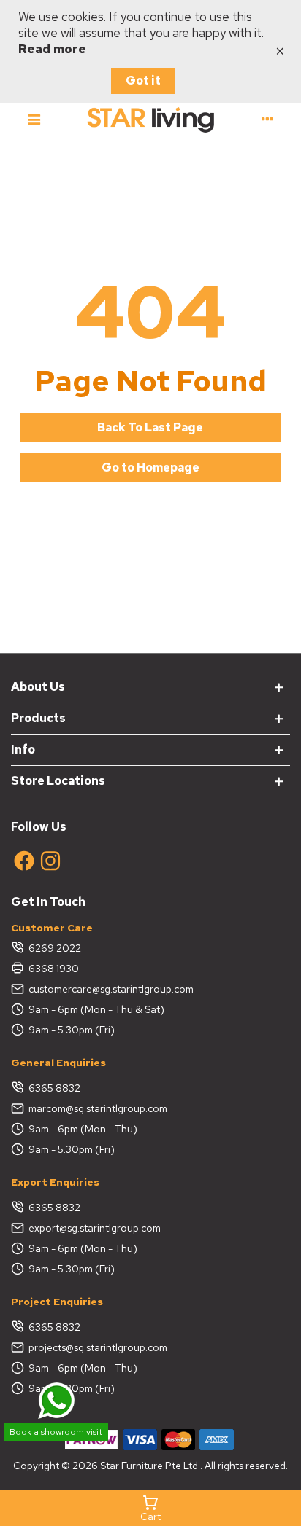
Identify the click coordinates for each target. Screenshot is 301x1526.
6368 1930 (53, 968)
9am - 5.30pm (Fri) (71, 1029)
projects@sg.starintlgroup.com (97, 1347)
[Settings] (267, 119)
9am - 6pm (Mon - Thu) (82, 1128)
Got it (143, 80)
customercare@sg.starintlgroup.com (111, 988)
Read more (52, 49)
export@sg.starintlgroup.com (94, 1228)
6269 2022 (54, 948)
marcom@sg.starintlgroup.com (97, 1108)
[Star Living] (150, 119)
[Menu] (33, 119)
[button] (150, 427)
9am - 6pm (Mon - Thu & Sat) (96, 1009)
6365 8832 (54, 1088)
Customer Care (52, 927)
